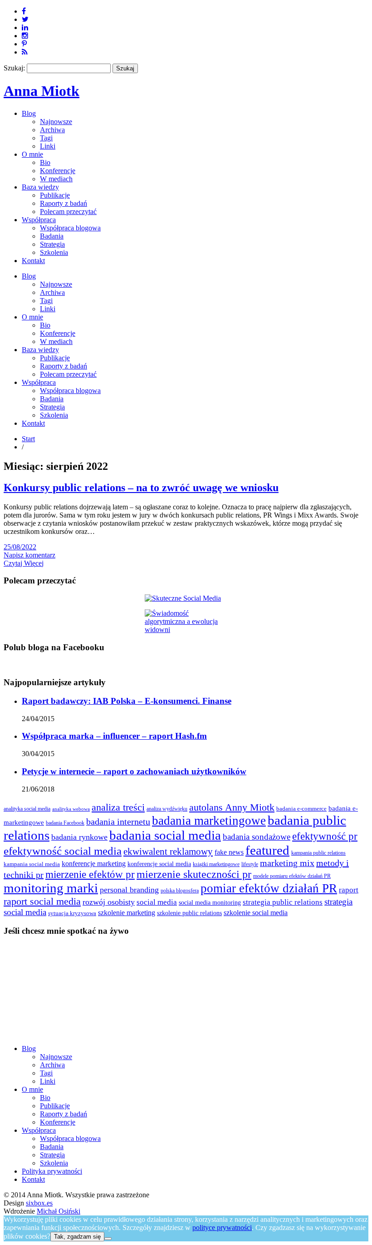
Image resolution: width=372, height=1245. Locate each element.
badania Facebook (65, 823)
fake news (229, 852)
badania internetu (118, 822)
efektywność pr (324, 836)
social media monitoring (210, 902)
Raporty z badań (63, 203)
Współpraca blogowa (70, 228)
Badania (52, 236)
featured (267, 850)
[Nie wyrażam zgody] (108, 1238)
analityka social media (27, 809)
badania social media (165, 835)
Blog (29, 113)
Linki (47, 146)
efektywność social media (63, 851)
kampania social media (32, 864)
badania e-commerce (301, 809)
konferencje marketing (94, 863)
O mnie (32, 154)
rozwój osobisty (109, 901)
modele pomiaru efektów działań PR (292, 876)
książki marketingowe (216, 864)
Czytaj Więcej (24, 563)
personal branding (129, 889)
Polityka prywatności (52, 1171)
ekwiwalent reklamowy (168, 851)
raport (348, 890)
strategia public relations (283, 902)
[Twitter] (25, 19)
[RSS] (25, 52)
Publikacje (55, 195)
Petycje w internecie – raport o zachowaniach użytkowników (134, 771)
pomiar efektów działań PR (269, 888)
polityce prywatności (222, 1227)
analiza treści (118, 807)
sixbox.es (39, 1203)
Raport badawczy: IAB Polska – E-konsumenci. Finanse (126, 701)
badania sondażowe (256, 837)
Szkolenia (54, 252)
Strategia (52, 244)
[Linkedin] (25, 27)
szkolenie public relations (189, 912)
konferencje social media (159, 863)
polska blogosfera (180, 891)
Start (28, 439)
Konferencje (57, 170)
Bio (45, 162)
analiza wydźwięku (167, 809)
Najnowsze (56, 121)
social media (157, 902)
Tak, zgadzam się (77, 1236)
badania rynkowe (79, 837)
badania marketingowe (209, 820)
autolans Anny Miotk (231, 807)
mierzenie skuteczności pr (194, 874)
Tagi (46, 138)
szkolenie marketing (126, 912)
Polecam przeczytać (68, 211)
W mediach (56, 179)
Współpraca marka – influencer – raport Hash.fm (114, 736)
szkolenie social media (256, 912)
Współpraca (39, 220)
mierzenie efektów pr (90, 874)
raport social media (42, 901)
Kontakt (33, 260)
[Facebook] (24, 11)
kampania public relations (318, 853)
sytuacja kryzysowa (72, 913)
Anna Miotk (41, 91)
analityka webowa (71, 809)
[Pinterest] (24, 44)
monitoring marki (51, 888)
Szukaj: (14, 68)
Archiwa (52, 130)
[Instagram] (25, 36)
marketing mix (287, 863)
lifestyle (249, 864)
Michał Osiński (58, 1211)
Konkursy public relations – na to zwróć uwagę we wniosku (141, 487)
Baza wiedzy (40, 187)
